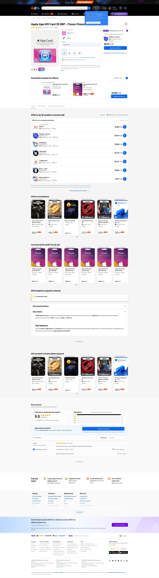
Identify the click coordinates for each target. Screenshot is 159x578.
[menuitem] (34, 14)
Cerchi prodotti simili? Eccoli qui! (45, 244)
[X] (124, 561)
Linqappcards (43, 160)
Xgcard (41, 126)
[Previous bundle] (124, 78)
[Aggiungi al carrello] (125, 127)
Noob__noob (43, 168)
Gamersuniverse (44, 177)
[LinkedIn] (127, 561)
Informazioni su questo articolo (56, 106)
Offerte (33, 106)
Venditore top (43, 135)
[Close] (157, 2)
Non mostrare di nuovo (93, 22)
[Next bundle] (127, 78)
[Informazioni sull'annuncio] (47, 124)
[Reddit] (118, 561)
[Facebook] (110, 561)
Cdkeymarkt (42, 151)
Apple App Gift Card (51, 17)
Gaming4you (43, 142)
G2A (33, 17)
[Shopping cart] (125, 8)
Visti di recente (42, 106)
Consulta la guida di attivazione (79, 59)
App (44, 17)
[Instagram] (121, 561)
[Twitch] (115, 561)
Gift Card (39, 17)
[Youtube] (113, 561)
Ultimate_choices (114, 37)
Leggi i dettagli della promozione (39, 525)
